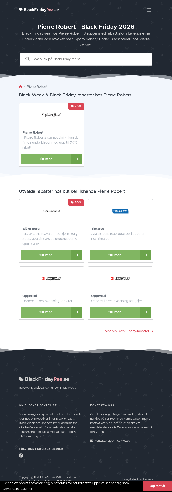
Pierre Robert (32, 132)
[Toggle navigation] (149, 10)
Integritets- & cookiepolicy (138, 479)
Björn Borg (31, 228)
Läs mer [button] (27, 489)
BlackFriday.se (41, 10)
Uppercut (29, 296)
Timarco (97, 228)
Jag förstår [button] (157, 486)
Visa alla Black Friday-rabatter (127, 331)
